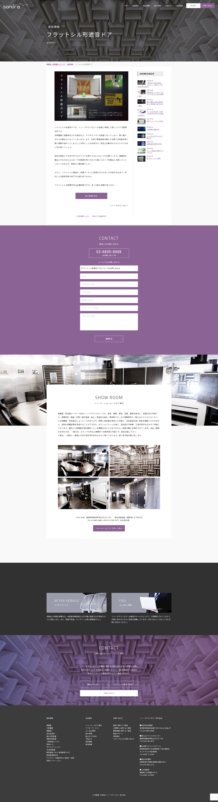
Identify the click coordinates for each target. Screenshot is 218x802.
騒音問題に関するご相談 (122, 731)
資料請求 (193, 6)
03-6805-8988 (109, 251)
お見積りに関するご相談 (122, 728)
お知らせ (168, 5)
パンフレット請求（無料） (123, 684)
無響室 (49, 725)
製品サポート (118, 733)
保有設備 (88, 744)
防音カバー (51, 744)
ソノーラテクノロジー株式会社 (151, 718)
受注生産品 (51, 733)
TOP (126, 5)
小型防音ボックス (53, 741)
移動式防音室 (51, 739)
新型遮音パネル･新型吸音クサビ (58, 752)
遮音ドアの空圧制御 (98, 216)
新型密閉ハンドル (83, 216)
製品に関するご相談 (120, 725)
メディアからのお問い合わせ (123, 739)
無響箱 (49, 731)
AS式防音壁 (51, 750)
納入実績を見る (91, 196)
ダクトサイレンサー (54, 747)
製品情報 (146, 5)
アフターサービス (92, 728)
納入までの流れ (91, 736)
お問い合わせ (207, 6)
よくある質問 (90, 731)
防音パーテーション (54, 760)
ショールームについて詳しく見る (109, 528)
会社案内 (135, 5)
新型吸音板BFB (52, 755)
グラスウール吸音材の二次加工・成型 (60, 758)
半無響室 (50, 728)
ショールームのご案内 (93, 725)
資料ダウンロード (94, 684)
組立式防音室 (51, 736)
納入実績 (157, 5)
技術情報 (179, 5)
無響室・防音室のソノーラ (56, 64)
